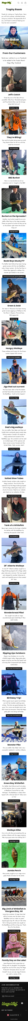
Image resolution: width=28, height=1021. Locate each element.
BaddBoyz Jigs (14, 108)
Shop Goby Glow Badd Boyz (14, 668)
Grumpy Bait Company (9, 662)
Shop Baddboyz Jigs (14, 931)
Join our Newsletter (10, 985)
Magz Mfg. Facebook (14, 63)
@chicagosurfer (14, 315)
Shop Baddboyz (14, 536)
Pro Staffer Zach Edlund (9, 786)
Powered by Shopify (14, 1019)
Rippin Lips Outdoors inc (11, 656)
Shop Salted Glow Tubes (14, 496)
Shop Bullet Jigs (14, 583)
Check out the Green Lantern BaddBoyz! (14, 276)
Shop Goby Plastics (14, 800)
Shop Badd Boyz (14, 148)
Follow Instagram (8, 46)
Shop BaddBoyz (14, 187)
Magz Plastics (14, 754)
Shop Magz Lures (14, 841)
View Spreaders (14, 231)
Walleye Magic (14, 398)
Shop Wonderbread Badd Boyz (14, 624)
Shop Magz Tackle (14, 449)
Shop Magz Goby (14, 879)
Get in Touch (7, 1010)
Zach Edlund (12, 264)
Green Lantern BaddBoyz (14, 357)
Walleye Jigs (14, 319)
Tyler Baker (14, 430)
